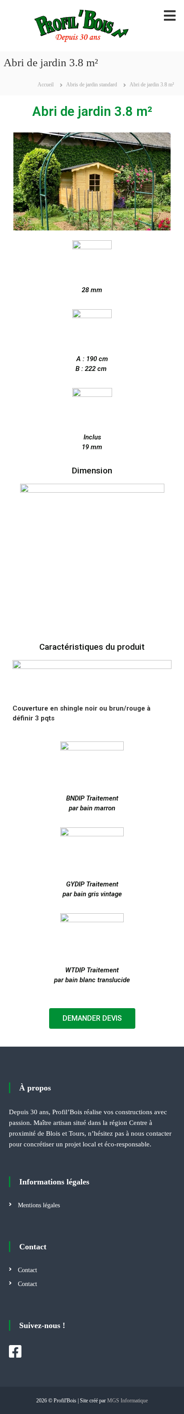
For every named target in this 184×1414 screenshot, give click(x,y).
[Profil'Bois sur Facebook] (15, 1352)
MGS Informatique (127, 1400)
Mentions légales (39, 1205)
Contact (27, 1270)
